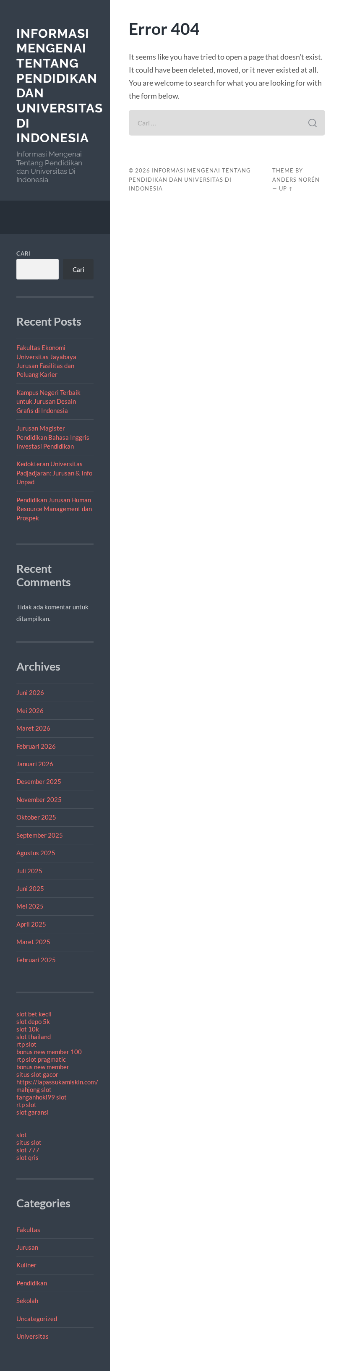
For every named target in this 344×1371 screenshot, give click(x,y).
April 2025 (31, 924)
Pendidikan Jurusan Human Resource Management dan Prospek (54, 509)
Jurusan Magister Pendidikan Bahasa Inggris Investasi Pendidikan (52, 437)
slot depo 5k (33, 1021)
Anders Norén (296, 179)
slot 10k (27, 1029)
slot (21, 1135)
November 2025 (39, 799)
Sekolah (27, 1300)
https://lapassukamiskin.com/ (57, 1082)
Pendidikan (31, 1283)
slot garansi (32, 1112)
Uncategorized (36, 1318)
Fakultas (28, 1229)
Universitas (32, 1336)
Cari (23, 253)
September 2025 (39, 835)
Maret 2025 (33, 941)
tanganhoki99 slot (41, 1097)
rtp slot (26, 1044)
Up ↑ (286, 188)
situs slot (29, 1142)
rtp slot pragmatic (41, 1059)
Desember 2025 (38, 781)
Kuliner (26, 1265)
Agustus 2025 (35, 853)
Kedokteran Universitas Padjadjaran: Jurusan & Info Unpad (54, 473)
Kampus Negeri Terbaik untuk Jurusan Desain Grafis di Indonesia (48, 401)
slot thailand (33, 1036)
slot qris (27, 1157)
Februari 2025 (36, 960)
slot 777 (27, 1150)
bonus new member (42, 1067)
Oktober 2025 (36, 817)
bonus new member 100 (49, 1051)
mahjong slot (34, 1089)
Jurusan (27, 1247)
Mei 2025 (30, 906)
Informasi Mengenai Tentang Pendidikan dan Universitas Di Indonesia (190, 179)
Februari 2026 (36, 746)
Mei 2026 (30, 710)
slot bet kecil (34, 1014)
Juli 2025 (29, 871)
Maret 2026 (33, 728)
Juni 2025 (30, 888)
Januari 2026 (34, 764)
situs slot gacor (37, 1074)
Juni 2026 (30, 692)
